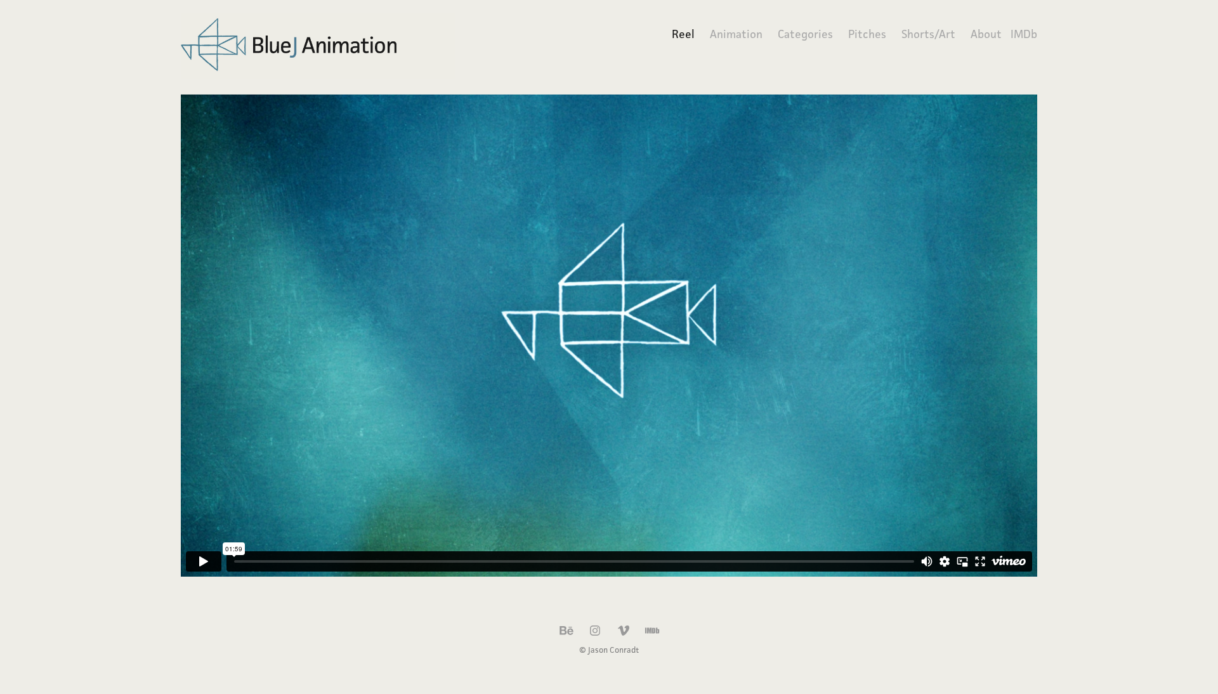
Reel (683, 34)
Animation (736, 34)
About (986, 34)
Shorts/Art (928, 34)
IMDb (1024, 34)
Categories (805, 34)
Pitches (867, 34)
